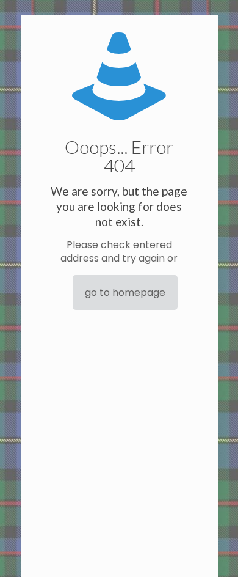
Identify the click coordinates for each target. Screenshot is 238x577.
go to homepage (125, 292)
